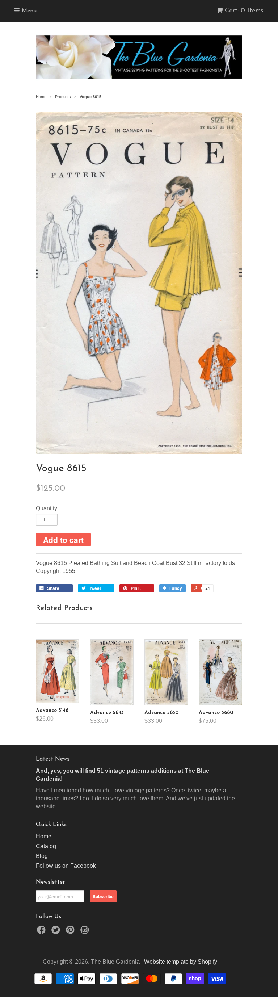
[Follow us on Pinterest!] (71, 932)
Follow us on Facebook (66, 866)
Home (43, 836)
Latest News (53, 759)
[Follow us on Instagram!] (85, 932)
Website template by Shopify (180, 962)
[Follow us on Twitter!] (56, 932)
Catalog (46, 846)
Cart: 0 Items (244, 11)
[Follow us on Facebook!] (42, 932)
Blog (42, 856)
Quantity (46, 508)
